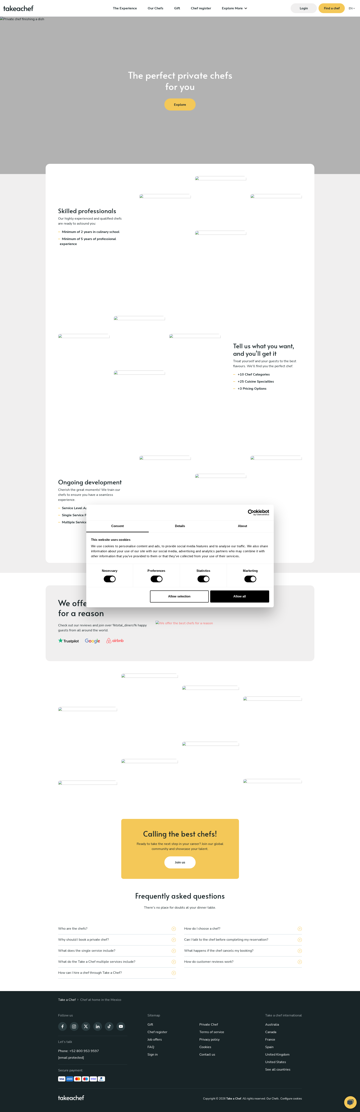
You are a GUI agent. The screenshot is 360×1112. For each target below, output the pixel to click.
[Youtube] (120, 1026)
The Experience (125, 8)
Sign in (153, 1054)
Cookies (205, 1047)
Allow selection (179, 596)
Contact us (207, 1054)
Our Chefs (155, 8)
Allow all (239, 596)
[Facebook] (62, 1026)
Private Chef (208, 1024)
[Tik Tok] (109, 1026)
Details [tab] (180, 526)
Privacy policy (209, 1039)
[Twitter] (85, 1026)
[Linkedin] (97, 1026)
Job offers (155, 1039)
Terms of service (211, 1032)
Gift (177, 8)
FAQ (151, 1047)
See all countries (277, 1069)
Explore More (232, 8)
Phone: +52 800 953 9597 (78, 1051)
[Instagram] (74, 1026)
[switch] (156, 579)
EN (350, 8)
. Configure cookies (290, 1099)
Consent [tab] (117, 526)
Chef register (201, 8)
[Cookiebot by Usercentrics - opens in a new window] (251, 512)
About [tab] (242, 526)
